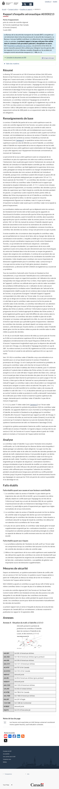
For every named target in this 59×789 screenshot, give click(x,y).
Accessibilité (6, 754)
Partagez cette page (48, 58)
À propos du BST (7, 751)
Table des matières (12, 64)
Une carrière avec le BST (9, 756)
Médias (5, 762)
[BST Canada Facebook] (14, 736)
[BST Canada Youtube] (5, 736)
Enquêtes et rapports (26, 9)
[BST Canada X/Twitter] (5, 741)
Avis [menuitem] (28, 774)
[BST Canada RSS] (22, 736)
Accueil (4, 9)
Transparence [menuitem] (8, 774)
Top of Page (6, 785)
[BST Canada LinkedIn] (18, 736)
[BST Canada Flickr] (10, 736)
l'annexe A (19, 140)
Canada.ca (48, 1)
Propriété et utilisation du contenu (19, 46)
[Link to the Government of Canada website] (37, 784)
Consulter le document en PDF (16, 57)
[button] (27, 4)
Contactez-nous (7, 759)
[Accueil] (10, 3)
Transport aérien (13, 9)
